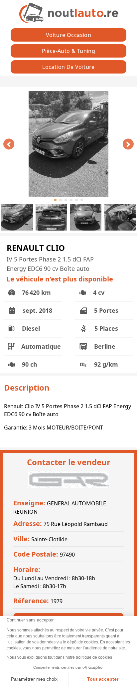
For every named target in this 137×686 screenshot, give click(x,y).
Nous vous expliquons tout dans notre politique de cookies (59, 657)
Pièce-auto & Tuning (68, 51)
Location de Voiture (68, 67)
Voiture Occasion (68, 35)
